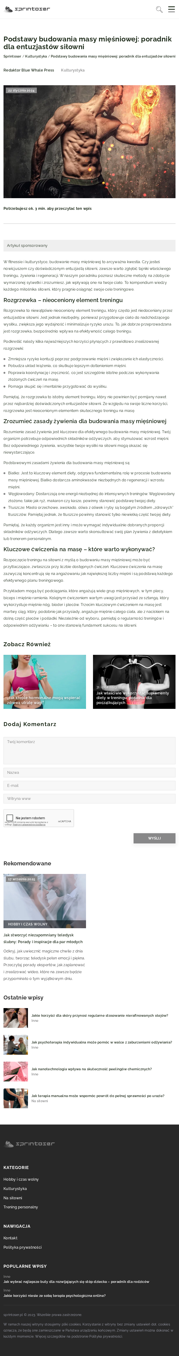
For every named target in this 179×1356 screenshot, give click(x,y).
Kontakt (10, 1238)
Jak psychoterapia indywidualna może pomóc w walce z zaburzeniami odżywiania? (101, 1042)
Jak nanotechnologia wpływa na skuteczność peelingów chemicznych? (91, 1069)
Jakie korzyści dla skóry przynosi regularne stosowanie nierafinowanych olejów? (99, 1015)
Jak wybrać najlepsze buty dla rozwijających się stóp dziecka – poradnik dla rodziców (76, 1282)
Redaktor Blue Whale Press (28, 70)
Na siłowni (12, 1198)
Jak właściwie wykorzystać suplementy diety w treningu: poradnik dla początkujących (132, 698)
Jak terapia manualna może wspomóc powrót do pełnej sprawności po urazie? (97, 1096)
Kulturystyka (73, 70)
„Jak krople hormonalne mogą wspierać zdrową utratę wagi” (43, 700)
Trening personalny (20, 1207)
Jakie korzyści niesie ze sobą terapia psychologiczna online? (54, 1296)
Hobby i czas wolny (21, 1179)
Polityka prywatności (22, 1247)
